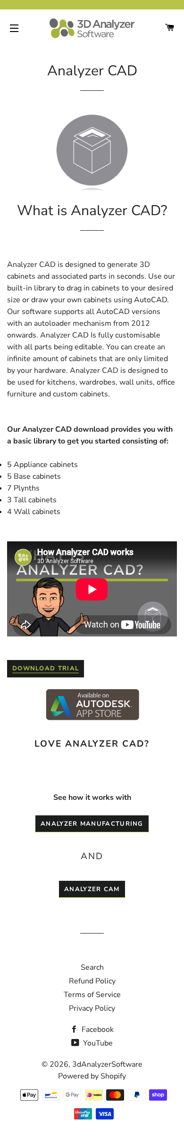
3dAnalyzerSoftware (107, 1064)
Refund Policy (92, 981)
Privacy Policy (92, 1008)
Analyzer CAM (92, 889)
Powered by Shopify (92, 1076)
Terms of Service (92, 995)
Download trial (45, 668)
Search (92, 967)
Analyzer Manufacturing (92, 824)
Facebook (97, 1029)
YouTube (97, 1043)
